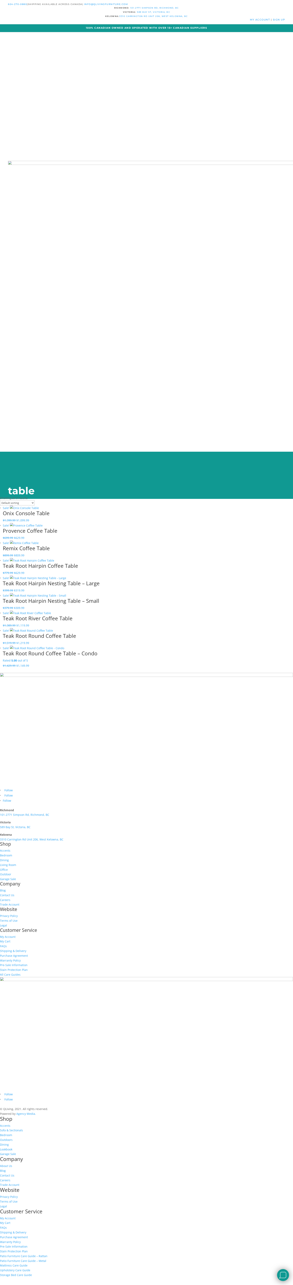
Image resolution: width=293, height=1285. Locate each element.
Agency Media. (26, 1114)
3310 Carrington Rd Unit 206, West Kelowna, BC (153, 16)
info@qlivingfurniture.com (106, 4)
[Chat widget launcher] (283, 1275)
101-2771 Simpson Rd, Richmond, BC (154, 8)
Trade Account (9, 904)
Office (4, 870)
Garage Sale (8, 879)
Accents (5, 850)
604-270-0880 (17, 4)
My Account (8, 937)
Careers (5, 900)
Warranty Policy (10, 960)
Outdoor (5, 874)
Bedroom (6, 855)
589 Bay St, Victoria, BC (153, 12)
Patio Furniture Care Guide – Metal (23, 1261)
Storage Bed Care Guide (16, 1275)
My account (260, 19)
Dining (4, 860)
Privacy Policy (9, 916)
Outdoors (6, 1140)
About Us (6, 1166)
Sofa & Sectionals (11, 1130)
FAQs (3, 946)
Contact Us (7, 895)
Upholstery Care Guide (15, 1270)
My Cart (5, 941)
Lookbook (6, 1149)
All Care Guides (10, 974)
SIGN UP (279, 19)
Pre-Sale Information (14, 965)
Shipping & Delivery (13, 951)
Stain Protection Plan (14, 970)
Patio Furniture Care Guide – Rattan (23, 1256)
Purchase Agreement (14, 956)
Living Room (8, 865)
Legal (3, 925)
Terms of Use (9, 920)
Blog (3, 890)
